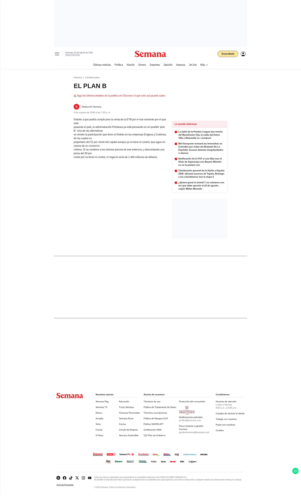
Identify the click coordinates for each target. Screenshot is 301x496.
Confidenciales (92, 77)
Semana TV (101, 407)
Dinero (99, 413)
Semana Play (102, 401)
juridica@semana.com (190, 420)
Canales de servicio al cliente (230, 413)
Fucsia (99, 429)
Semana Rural (126, 418)
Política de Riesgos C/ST (156, 418)
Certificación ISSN (152, 429)
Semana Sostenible (128, 435)
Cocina (122, 424)
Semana (78, 77)
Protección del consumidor (192, 401)
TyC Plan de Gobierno (155, 435)
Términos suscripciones (155, 413)
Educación (124, 401)
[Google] (58, 478)
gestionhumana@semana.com (194, 432)
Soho (98, 424)
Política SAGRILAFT (154, 424)
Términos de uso (152, 401)
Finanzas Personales (129, 413)
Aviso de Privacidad (68, 485)
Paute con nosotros (225, 424)
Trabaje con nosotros (226, 419)
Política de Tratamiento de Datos (160, 407)
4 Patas (99, 435)
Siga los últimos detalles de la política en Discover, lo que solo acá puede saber (121, 95)
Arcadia (99, 418)
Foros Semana (126, 407)
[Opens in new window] (64, 478)
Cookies (220, 430)
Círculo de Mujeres (128, 429)
